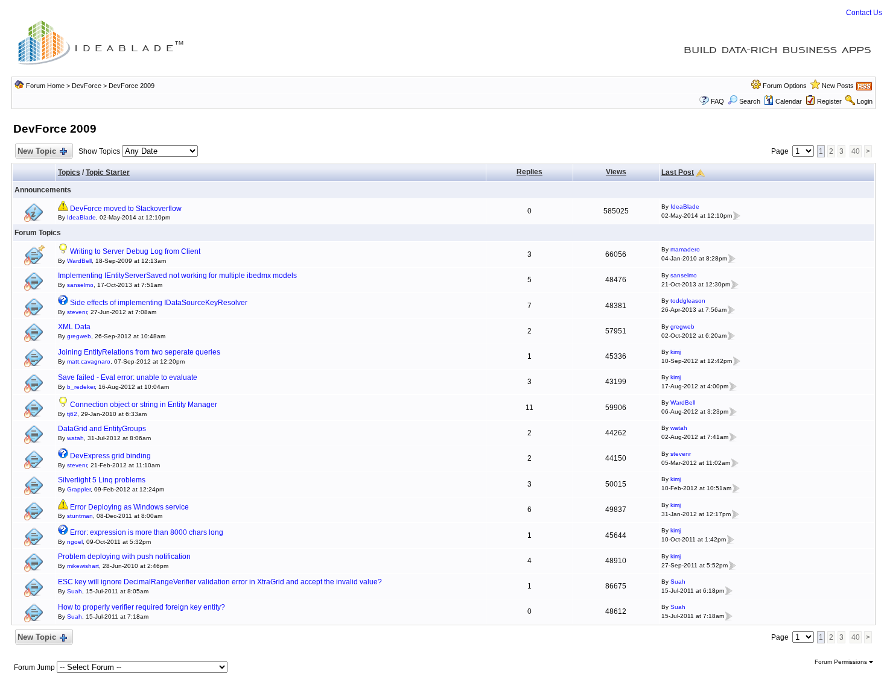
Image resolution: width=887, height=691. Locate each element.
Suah (74, 591)
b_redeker (81, 386)
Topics (69, 172)
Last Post (677, 172)
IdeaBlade (81, 217)
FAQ (717, 101)
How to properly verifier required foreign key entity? (141, 607)
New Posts (838, 85)
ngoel (75, 541)
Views (616, 172)
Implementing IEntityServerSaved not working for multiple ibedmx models (177, 275)
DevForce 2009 (131, 85)
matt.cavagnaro (88, 361)
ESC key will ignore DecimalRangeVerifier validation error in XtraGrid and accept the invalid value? (220, 582)
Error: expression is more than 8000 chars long (146, 532)
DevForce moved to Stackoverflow (126, 208)
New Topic (37, 151)
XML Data (74, 327)
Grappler (79, 489)
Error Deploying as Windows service (129, 507)
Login (865, 101)
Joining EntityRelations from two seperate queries (139, 352)
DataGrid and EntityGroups (102, 428)
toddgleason (687, 300)
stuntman (80, 516)
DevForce (86, 85)
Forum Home (45, 85)
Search (749, 101)
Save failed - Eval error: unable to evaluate (127, 377)
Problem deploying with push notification (124, 556)
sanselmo (80, 285)
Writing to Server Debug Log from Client (135, 251)
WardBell (79, 260)
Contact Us (864, 12)
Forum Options (785, 85)
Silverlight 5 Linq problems (101, 480)
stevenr (77, 312)
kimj (675, 352)
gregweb (79, 336)
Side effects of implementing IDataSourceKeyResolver (158, 302)
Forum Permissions (842, 661)
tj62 (72, 414)
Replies (529, 172)
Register (829, 101)
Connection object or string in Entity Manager (143, 404)
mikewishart (83, 566)
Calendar (788, 101)
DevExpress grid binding (110, 456)
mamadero (685, 249)
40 (855, 151)
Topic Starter (108, 172)
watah (75, 438)
